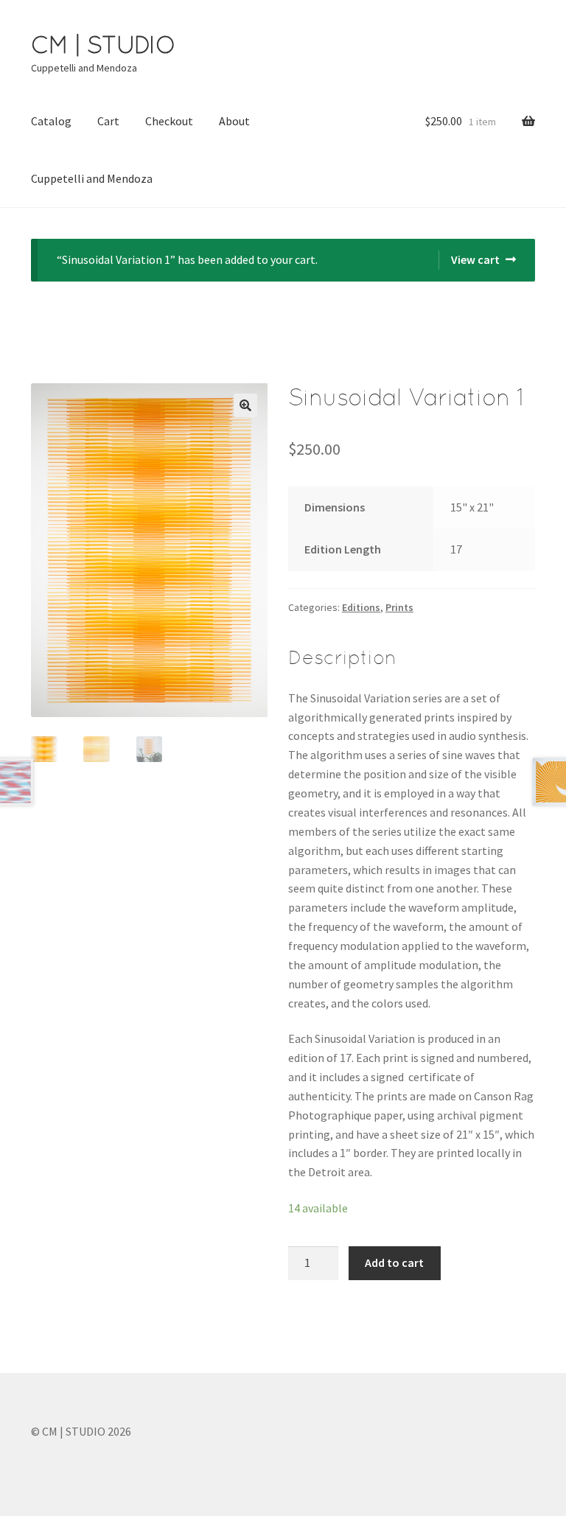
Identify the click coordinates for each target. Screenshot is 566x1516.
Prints (399, 607)
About (234, 120)
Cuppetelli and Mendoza (92, 178)
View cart (475, 259)
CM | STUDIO (103, 44)
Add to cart (394, 1262)
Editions (361, 607)
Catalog (51, 120)
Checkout (169, 120)
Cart (108, 120)
